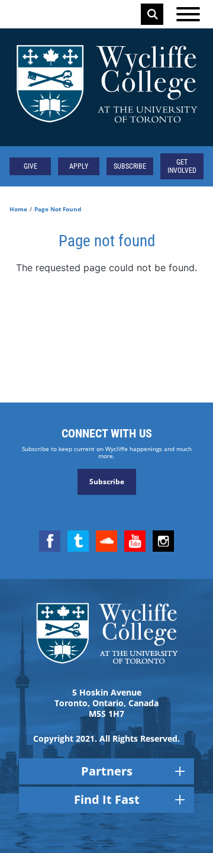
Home (18, 209)
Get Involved (181, 166)
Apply (78, 166)
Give (30, 166)
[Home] (106, 87)
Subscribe (130, 166)
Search (152, 14)
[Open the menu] (188, 14)
